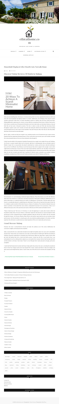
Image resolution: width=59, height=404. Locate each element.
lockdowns (23, 365)
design (18, 359)
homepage (39, 362)
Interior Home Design (9, 331)
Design (13, 51)
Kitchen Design (7, 333)
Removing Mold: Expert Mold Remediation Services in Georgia (18, 256)
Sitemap (6, 385)
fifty (51, 359)
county (13, 359)
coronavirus (7, 359)
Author (6, 70)
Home (29, 51)
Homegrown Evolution (9, 328)
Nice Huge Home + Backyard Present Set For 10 (15, 277)
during (29, 359)
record (16, 367)
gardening (17, 362)
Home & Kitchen (8, 322)
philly (45, 365)
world (6, 370)
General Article (28, 55)
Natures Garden (8, 342)
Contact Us (6, 380)
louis (29, 365)
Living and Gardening (9, 339)
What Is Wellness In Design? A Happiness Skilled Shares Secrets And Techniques (22, 272)
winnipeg (51, 367)
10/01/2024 (13, 70)
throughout (38, 367)
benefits (25, 356)
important (12, 365)
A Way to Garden (8, 292)
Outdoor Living (40, 51)
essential (46, 359)
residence (22, 367)
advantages (7, 356)
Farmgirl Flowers (8, 300)
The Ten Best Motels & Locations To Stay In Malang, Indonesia (18, 274)
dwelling (35, 359)
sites (33, 367)
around (13, 356)
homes (45, 362)
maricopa (34, 365)
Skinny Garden (7, 347)
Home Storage (7, 325)
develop (24, 359)
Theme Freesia (33, 402)
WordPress (44, 402)
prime (12, 367)
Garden (21, 51)
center (41, 356)
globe (28, 362)
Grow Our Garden (8, 311)
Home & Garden (8, 320)
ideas (6, 365)
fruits (6, 362)
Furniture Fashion (8, 303)
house (50, 362)
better (31, 356)
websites (45, 367)
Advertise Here (7, 382)
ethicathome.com (29, 40)
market (39, 365)
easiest (40, 359)
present (6, 367)
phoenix (50, 365)
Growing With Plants (9, 314)
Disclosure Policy (8, 383)
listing (17, 365)
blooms (36, 356)
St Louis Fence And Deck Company (46, 256)
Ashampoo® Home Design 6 (10, 283)
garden (11, 362)
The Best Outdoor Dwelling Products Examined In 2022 (16, 280)
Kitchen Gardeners (8, 336)
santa (28, 367)
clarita (46, 356)
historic (33, 362)
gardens (23, 362)
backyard (19, 356)
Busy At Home (7, 295)
